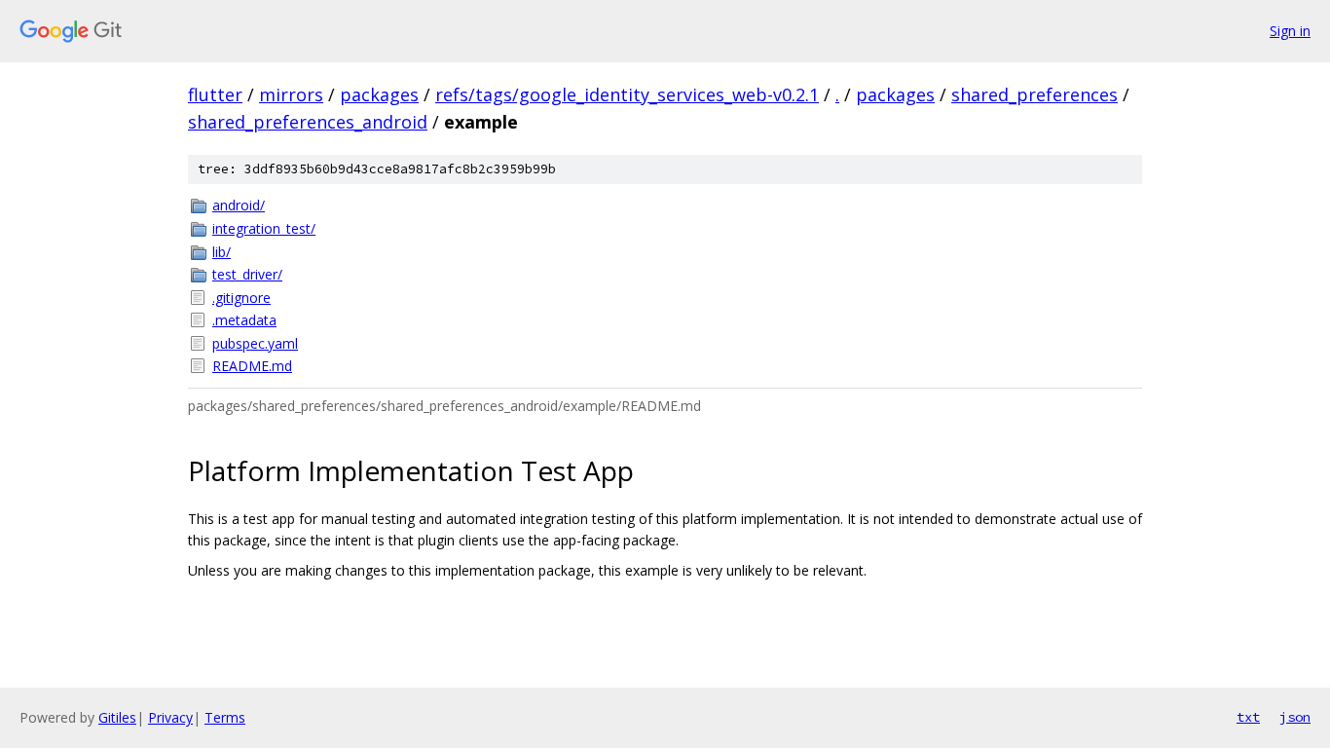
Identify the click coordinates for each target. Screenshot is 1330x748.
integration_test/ (263, 228)
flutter (215, 94)
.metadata (244, 320)
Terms (224, 717)
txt (1248, 717)
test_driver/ (247, 274)
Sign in (1290, 30)
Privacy (170, 717)
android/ (238, 205)
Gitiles (117, 717)
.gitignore (241, 297)
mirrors (291, 94)
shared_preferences (1034, 94)
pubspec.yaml (255, 343)
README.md (252, 365)
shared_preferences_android (307, 121)
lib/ (221, 252)
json (1295, 717)
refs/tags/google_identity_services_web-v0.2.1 (627, 94)
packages (379, 94)
